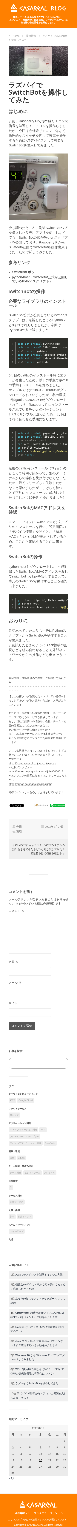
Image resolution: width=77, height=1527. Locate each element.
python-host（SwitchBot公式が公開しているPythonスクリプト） (40, 279)
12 (29, 1453)
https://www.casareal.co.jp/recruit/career (32, 763)
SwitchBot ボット (25, 272)
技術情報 (31, 35)
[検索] (61, 1063)
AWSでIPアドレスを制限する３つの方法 (39, 1274)
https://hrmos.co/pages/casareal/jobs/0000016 (36, 771)
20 (40, 1460)
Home (16, 35)
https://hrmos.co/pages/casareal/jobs (30, 783)
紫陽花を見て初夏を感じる (46, 853)
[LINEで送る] (57, 805)
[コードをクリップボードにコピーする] (64, 346)
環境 (19, 831)
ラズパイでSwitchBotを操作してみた (36, 1383)
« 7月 (12, 1478)
